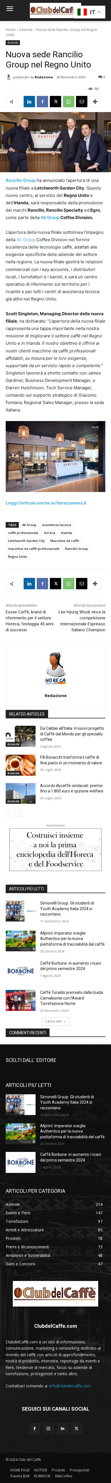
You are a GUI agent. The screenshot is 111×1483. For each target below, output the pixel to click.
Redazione (44, 77)
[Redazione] (9, 77)
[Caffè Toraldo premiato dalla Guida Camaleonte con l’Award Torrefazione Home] (21, 1000)
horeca (49, 533)
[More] (95, 101)
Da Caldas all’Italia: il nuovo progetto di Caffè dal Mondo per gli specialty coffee (72, 734)
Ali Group (50, 217)
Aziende (25, 29)
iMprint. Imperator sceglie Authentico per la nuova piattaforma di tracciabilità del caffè (72, 938)
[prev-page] (9, 813)
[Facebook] (42, 101)
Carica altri (53, 1021)
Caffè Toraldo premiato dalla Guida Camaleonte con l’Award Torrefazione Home (71, 998)
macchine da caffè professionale (33, 548)
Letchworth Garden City (26, 540)
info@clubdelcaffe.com (70, 1386)
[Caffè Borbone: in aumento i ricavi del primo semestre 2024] (21, 971)
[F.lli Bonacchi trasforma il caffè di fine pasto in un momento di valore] (21, 765)
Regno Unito (17, 556)
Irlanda (66, 533)
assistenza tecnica (56, 525)
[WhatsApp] (68, 101)
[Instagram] (48, 1428)
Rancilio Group (21, 180)
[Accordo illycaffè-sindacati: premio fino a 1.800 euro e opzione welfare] (21, 793)
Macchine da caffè (64, 540)
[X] (55, 101)
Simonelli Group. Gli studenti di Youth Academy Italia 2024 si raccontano (67, 908)
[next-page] (18, 813)
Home (11, 29)
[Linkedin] (29, 101)
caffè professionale (23, 533)
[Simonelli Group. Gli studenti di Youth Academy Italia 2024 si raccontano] (21, 911)
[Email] (81, 101)
